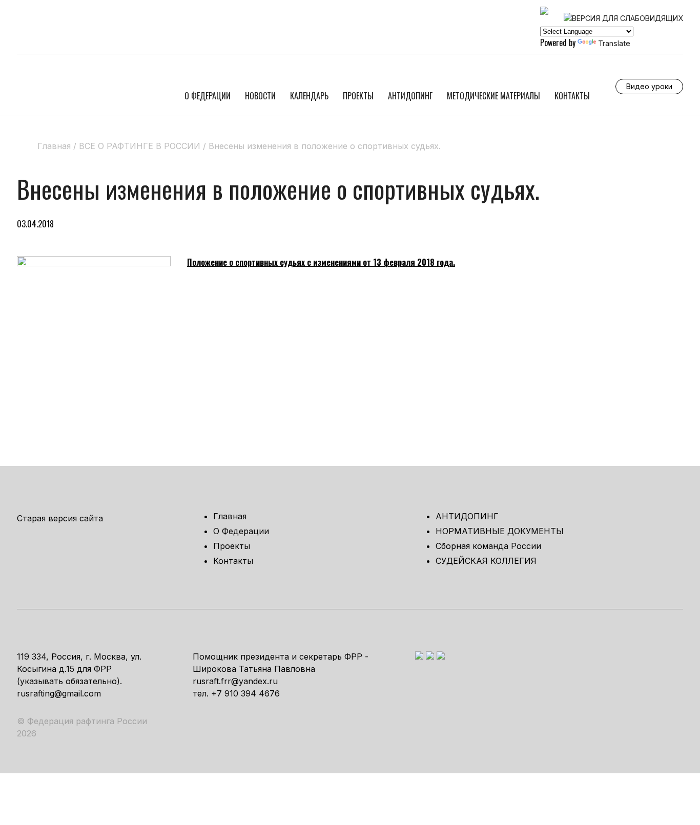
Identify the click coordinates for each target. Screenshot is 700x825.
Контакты (572, 96)
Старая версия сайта (60, 518)
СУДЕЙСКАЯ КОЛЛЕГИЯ (486, 561)
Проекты (358, 96)
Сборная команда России (488, 546)
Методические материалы (493, 96)
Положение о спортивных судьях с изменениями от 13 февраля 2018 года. (321, 262)
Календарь (309, 96)
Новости (260, 96)
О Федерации (207, 96)
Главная (229, 516)
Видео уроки (649, 86)
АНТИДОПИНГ (410, 96)
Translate (614, 43)
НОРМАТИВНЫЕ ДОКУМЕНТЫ (500, 531)
